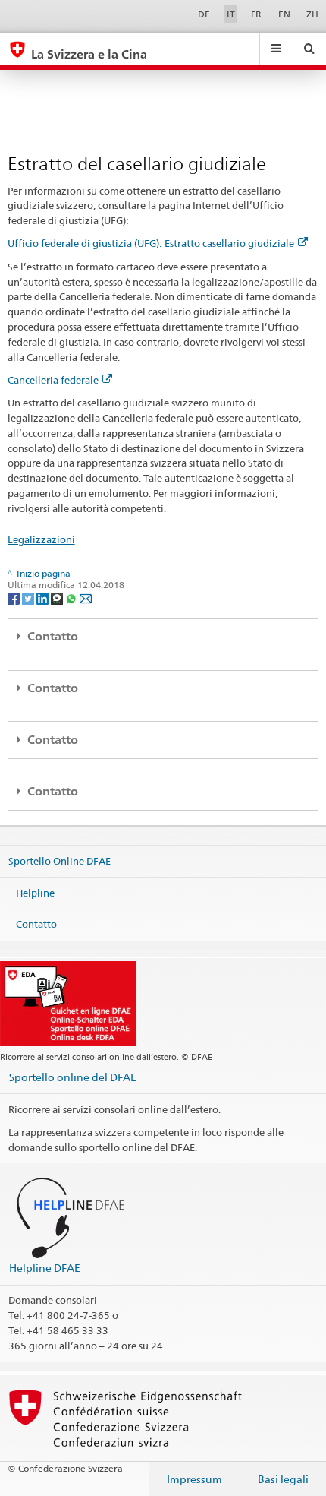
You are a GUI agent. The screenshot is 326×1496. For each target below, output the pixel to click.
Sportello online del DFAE (72, 1077)
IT (231, 14)
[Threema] (58, 597)
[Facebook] (15, 597)
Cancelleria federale (53, 380)
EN (284, 14)
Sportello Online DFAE (59, 861)
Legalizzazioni (41, 539)
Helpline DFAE (44, 1267)
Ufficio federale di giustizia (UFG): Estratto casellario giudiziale (151, 243)
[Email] (86, 597)
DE (204, 14)
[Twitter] (29, 597)
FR (256, 14)
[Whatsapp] (72, 597)
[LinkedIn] (43, 597)
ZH (312, 14)
